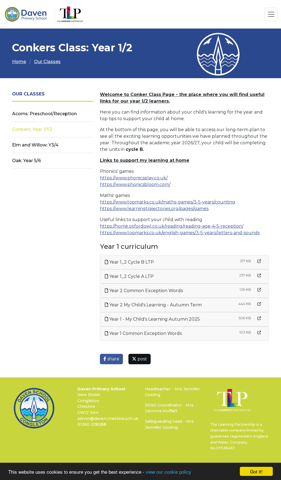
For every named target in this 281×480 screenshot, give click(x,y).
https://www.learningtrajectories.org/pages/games (154, 208)
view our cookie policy (168, 471)
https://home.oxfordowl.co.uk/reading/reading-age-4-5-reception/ (171, 226)
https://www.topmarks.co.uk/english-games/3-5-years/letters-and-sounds (180, 232)
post (141, 359)
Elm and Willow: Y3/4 (35, 145)
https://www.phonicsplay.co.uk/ (134, 177)
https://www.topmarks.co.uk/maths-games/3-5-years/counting (167, 202)
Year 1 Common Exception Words (145, 333)
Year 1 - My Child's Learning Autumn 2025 (154, 319)
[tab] (184, 160)
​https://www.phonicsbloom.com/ (135, 184)
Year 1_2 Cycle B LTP (131, 262)
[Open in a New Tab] (259, 261)
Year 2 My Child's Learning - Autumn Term (155, 304)
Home (19, 61)
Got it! (256, 471)
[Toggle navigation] (271, 14)
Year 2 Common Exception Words (145, 290)
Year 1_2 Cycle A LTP (131, 276)
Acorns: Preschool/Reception (44, 113)
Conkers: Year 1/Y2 (32, 129)
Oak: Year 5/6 (26, 160)
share (112, 359)
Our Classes (47, 61)
